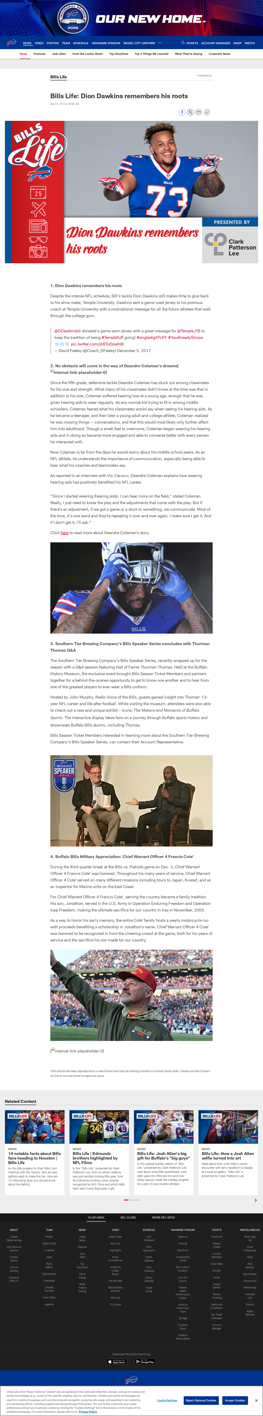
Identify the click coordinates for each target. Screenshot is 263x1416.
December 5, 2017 (134, 350)
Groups (216, 1270)
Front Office (49, 1297)
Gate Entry (183, 1250)
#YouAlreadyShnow (185, 337)
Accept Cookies (235, 1400)
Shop (250, 1256)
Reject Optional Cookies (201, 1400)
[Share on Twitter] (190, 114)
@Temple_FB (188, 330)
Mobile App (250, 1287)
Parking (183, 1243)
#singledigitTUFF (152, 337)
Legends (49, 1304)
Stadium (183, 1236)
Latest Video (115, 1236)
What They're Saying (82, 1287)
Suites (216, 1277)
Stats (49, 1256)
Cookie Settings (167, 1400)
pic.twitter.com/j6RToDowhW (97, 343)
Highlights (115, 1250)
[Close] (256, 1400)
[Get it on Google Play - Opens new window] (145, 1364)
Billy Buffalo (250, 1274)
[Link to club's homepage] (11, 42)
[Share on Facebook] (182, 114)
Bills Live (115, 1243)
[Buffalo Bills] (131, 1381)
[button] (126, 1200)
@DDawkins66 (67, 330)
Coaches (49, 1250)
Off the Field (115, 1280)
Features (82, 1246)
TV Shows (115, 1304)
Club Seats (217, 1263)
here (64, 532)
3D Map (183, 1318)
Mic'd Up (115, 1297)
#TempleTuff (112, 337)
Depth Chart (49, 1243)
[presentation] (256, 1201)
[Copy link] (207, 112)
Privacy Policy (88, 1411)
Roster (49, 1236)
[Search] (183, 42)
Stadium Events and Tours (183, 1308)
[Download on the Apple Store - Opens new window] (116, 1362)
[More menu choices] (159, 42)
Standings (49, 1280)
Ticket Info (216, 1236)
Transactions (49, 1273)
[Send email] (198, 114)
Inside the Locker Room (115, 1270)
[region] (131, 1401)
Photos (250, 1304)
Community (250, 1280)
